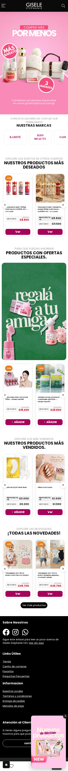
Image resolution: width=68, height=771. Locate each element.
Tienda (7, 661)
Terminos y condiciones (17, 696)
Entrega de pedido (14, 701)
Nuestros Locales (13, 691)
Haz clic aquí (36, 643)
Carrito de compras (15, 666)
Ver (17, 232)
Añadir (19, 422)
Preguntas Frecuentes (16, 676)
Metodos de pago (13, 706)
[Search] (63, 6)
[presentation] (5, 205)
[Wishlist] (11, 766)
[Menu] (3, 6)
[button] (4, 63)
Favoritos (8, 671)
